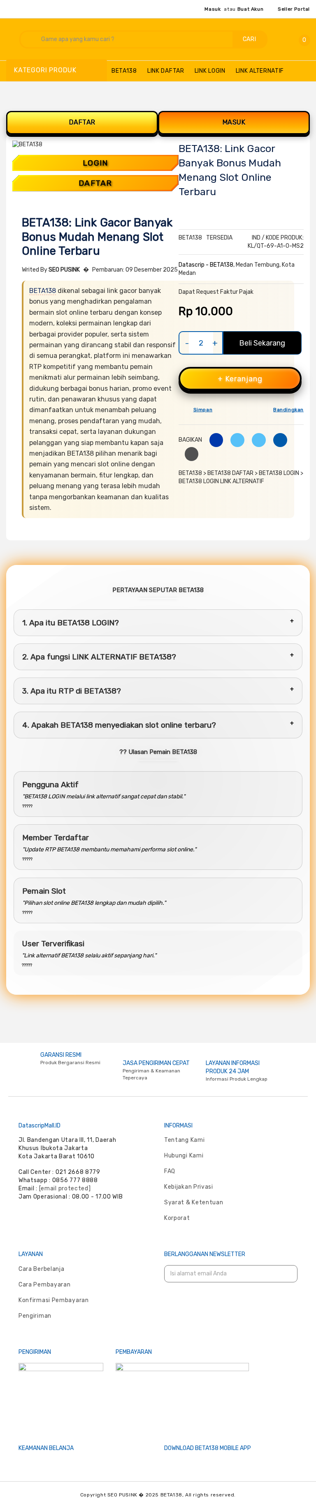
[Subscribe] (286, 1274)
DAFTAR (82, 122)
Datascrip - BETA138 (206, 264)
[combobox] (126, 39)
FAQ (169, 1171)
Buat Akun (250, 9)
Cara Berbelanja (42, 1269)
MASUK (234, 122)
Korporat (177, 1218)
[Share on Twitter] (234, 439)
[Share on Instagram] (256, 439)
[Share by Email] (277, 439)
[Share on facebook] (213, 439)
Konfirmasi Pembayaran (54, 1300)
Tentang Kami (184, 1140)
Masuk (212, 9)
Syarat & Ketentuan (193, 1202)
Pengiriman (35, 1315)
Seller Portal (294, 9)
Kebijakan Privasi (188, 1186)
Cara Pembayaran (45, 1284)
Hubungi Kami (183, 1155)
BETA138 (42, 291)
